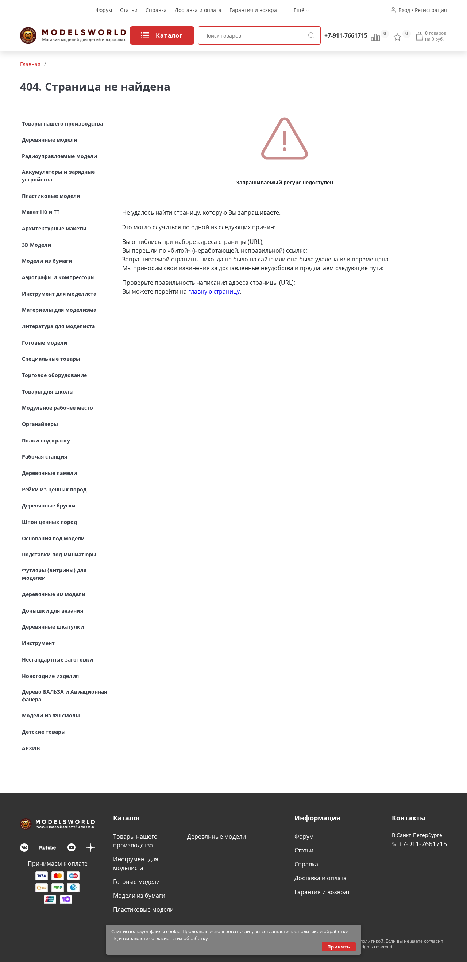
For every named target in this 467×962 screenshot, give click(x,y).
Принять (338, 946)
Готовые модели (136, 882)
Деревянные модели (216, 836)
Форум (104, 10)
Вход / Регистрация (422, 10)
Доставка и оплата (198, 10)
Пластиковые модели (143, 909)
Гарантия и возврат (254, 10)
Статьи (129, 10)
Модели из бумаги (139, 896)
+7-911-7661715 (345, 35)
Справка (156, 10)
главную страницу (214, 291)
